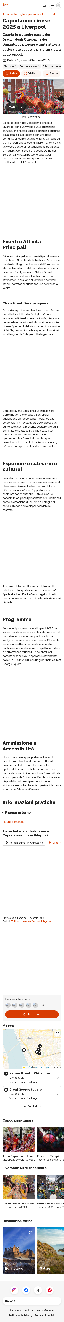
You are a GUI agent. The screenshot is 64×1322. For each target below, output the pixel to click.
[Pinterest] (50, 1290)
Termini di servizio (45, 1315)
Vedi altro (34, 1106)
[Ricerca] (44, 5)
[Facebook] (26, 1290)
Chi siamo (15, 1310)
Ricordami (34, 1014)
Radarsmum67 (34, 117)
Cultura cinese (28, 66)
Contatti (28, 1310)
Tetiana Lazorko (21, 921)
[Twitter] (38, 1290)
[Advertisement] (32, 201)
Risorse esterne (18, 813)
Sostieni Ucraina (45, 1310)
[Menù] (55, 5)
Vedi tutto (15, 107)
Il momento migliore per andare (29, 14)
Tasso (54, 73)
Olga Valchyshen (42, 921)
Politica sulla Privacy (20, 1315)
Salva (13, 73)
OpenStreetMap (42, 1067)
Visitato (33, 73)
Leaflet (28, 1067)
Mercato (9, 66)
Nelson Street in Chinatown (26, 842)
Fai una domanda (13, 821)
